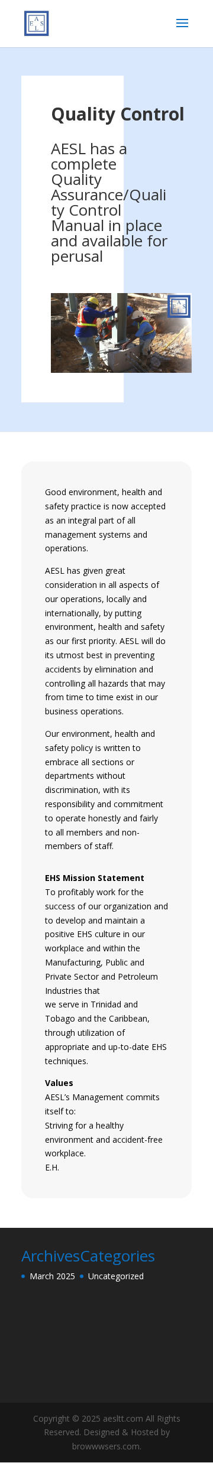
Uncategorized (116, 1276)
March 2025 (52, 1276)
